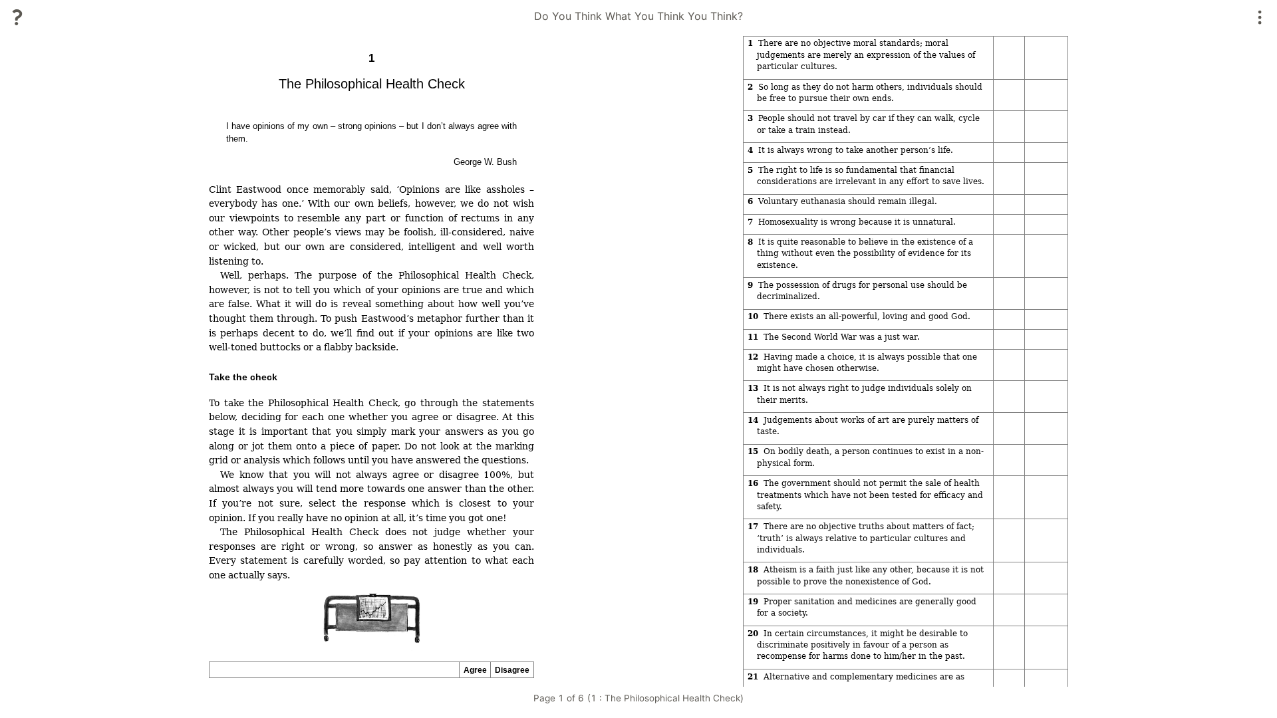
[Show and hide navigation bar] (1260, 17)
